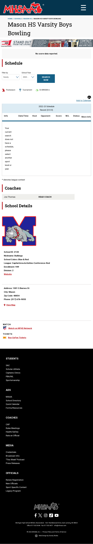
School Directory (13, 400)
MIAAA (9, 397)
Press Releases (13, 463)
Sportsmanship (13, 380)
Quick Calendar (12, 404)
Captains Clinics (13, 373)
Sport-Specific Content (16, 487)
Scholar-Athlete (13, 369)
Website (8, 274)
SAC (8, 365)
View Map (10, 305)
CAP (8, 424)
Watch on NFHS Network (20, 328)
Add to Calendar (83, 100)
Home (10, 19)
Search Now (46, 78)
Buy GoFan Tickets (17, 337)
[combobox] (3, 77)
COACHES (12, 417)
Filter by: (5, 73)
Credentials (11, 452)
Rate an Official (12, 435)
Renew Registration (14, 480)
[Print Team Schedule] (89, 97)
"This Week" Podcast (15, 459)
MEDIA (10, 445)
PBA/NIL (9, 376)
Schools (18, 19)
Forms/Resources (14, 408)
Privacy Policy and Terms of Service (54, 532)
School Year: (26, 73)
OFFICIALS (12, 473)
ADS (8, 390)
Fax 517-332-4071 (47, 525)
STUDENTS (12, 358)
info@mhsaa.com (60, 525)
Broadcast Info (12, 456)
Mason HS (27, 19)
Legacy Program (13, 491)
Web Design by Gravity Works (48, 536)
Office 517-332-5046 (33, 525)
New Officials (12, 483)
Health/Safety (12, 432)
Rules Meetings (13, 428)
